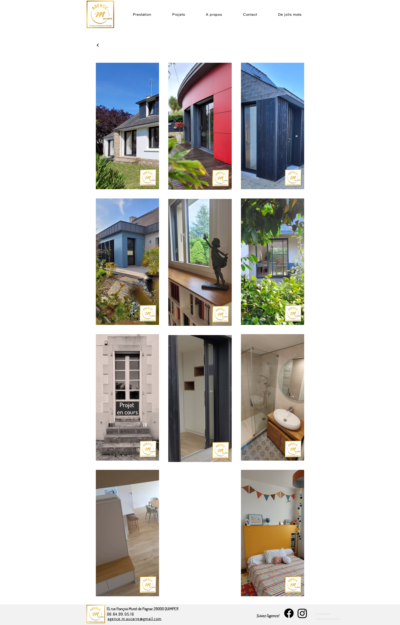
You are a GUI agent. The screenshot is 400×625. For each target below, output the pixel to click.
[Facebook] (289, 613)
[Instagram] (302, 613)
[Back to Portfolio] (98, 45)
